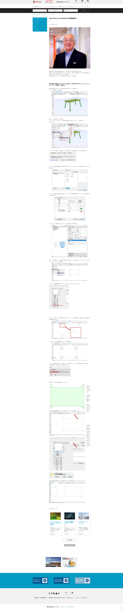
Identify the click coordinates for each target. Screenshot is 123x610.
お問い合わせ (72, 593)
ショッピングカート (66, 593)
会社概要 (36, 597)
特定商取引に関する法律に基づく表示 (57, 597)
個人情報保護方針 (43, 597)
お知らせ (88, 6)
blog (59, 593)
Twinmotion (53, 567)
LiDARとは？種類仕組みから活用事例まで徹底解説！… (69, 523)
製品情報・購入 (36, 6)
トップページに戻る (70, 545)
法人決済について (70, 597)
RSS (54, 593)
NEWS (35, 27)
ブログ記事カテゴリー (44, 14)
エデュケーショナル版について (82, 597)
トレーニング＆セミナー (44, 6)
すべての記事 (36, 29)
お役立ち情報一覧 (37, 14)
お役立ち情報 (71, 6)
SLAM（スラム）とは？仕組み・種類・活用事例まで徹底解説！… (55, 523)
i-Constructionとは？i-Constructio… (83, 522)
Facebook (52, 593)
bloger (56, 593)
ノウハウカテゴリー (52, 14)
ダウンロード (82, 6)
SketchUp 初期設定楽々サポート (70, 567)
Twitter (49, 593)
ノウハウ (35, 24)
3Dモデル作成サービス (53, 6)
